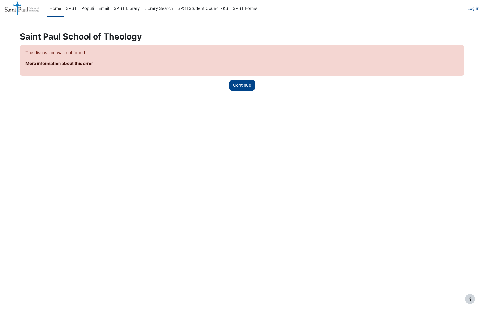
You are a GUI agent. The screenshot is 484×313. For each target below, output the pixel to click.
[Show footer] (470, 299)
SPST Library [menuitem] (127, 8)
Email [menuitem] (104, 8)
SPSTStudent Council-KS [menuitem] (203, 8)
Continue (242, 85)
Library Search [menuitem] (158, 8)
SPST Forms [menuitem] (245, 8)
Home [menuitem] (55, 8)
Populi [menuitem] (88, 8)
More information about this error (59, 63)
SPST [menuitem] (71, 8)
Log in (473, 8)
